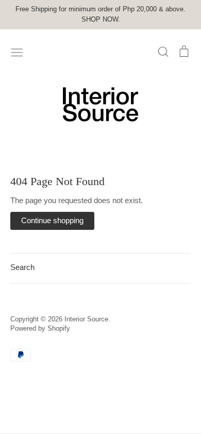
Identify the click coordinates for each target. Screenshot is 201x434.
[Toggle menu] (17, 51)
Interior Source (86, 319)
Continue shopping (52, 220)
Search (22, 267)
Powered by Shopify (40, 328)
